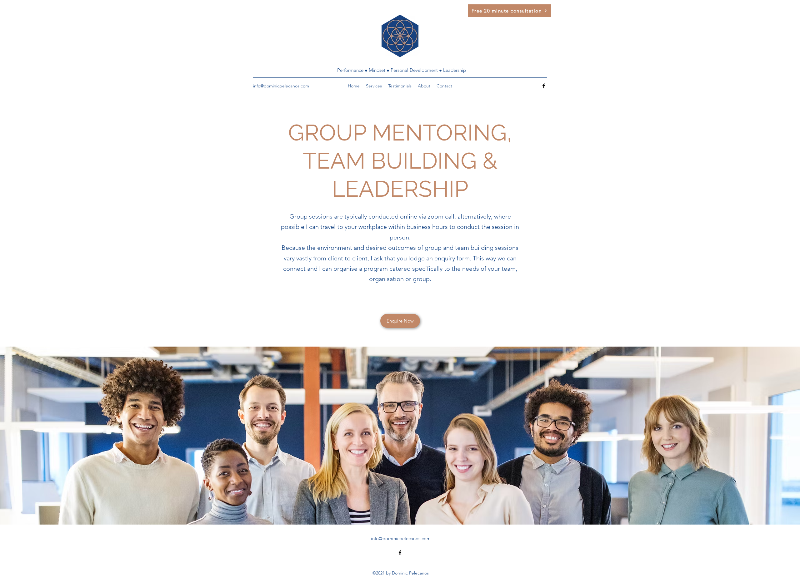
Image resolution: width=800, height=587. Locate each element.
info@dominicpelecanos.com (281, 86)
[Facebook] (544, 86)
